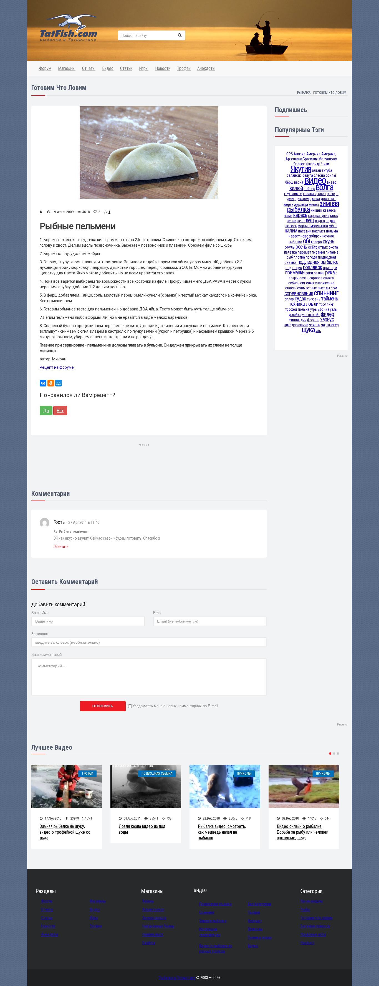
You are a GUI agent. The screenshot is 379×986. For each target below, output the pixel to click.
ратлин (319, 273)
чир (324, 325)
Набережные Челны (158, 926)
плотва (299, 257)
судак (300, 298)
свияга (328, 278)
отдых (323, 247)
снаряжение (324, 283)
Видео (107, 68)
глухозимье (293, 193)
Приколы (244, 773)
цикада (289, 325)
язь (318, 330)
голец (321, 193)
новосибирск (311, 236)
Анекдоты (206, 68)
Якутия (300, 169)
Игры (143, 68)
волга (324, 187)
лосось (291, 226)
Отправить (102, 706)
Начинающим (311, 901)
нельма (332, 231)
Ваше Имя (40, 613)
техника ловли (303, 304)
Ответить (61, 546)
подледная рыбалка (317, 262)
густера (332, 193)
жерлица (301, 204)
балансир (294, 175)
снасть (290, 288)
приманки (295, 272)
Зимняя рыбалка (212, 921)
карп (311, 215)
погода (311, 257)
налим (291, 230)
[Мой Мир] (58, 383)
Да (46, 410)
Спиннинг (206, 912)
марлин (303, 226)
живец (314, 204)
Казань (148, 901)
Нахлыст (255, 921)
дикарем (302, 198)
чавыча (302, 325)
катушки (322, 215)
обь (307, 241)
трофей (291, 309)
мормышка (319, 226)
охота (333, 247)
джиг (291, 198)
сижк (310, 283)
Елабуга (148, 943)
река (330, 272)
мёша (333, 226)
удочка (323, 309)
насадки (304, 231)
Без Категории (259, 904)
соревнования (298, 293)
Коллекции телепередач (209, 932)
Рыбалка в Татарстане (177, 977)
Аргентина (293, 159)
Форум (45, 68)
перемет (304, 252)
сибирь (293, 283)
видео (315, 180)
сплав (289, 299)
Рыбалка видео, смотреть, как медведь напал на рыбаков (222, 832)
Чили (325, 164)
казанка (329, 210)
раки (309, 273)
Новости (162, 68)
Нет (60, 410)
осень (301, 247)
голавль (309, 193)
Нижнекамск (152, 934)
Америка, (328, 154)
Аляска (299, 154)
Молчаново (328, 159)
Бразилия (310, 159)
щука (308, 330)
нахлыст (318, 231)
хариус (327, 319)
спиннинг (326, 293)
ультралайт (311, 314)
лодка (320, 221)
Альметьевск (153, 909)
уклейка (295, 314)
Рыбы (305, 909)
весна (299, 182)
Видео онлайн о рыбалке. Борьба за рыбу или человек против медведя (302, 832)
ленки (292, 221)
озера (317, 242)
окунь (328, 241)
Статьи (126, 68)
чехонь (314, 325)
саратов (315, 278)
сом (334, 288)
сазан (304, 278)
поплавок (312, 267)
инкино (316, 210)
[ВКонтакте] (43, 383)
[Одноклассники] (50, 383)
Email (157, 613)
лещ (309, 220)
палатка (290, 252)
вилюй (296, 188)
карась (300, 215)
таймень (329, 298)
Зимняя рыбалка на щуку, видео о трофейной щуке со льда (65, 832)
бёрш (289, 182)
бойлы (331, 175)
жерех (288, 204)
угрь (313, 309)
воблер (309, 188)
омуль (290, 247)
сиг (302, 283)
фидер (327, 314)
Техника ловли (260, 937)
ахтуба (327, 170)
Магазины (66, 68)
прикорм (330, 268)
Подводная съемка (157, 773)
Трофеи (184, 68)
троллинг (326, 304)
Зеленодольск (154, 918)
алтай (316, 170)
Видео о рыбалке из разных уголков (215, 949)
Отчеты (88, 68)
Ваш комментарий (46, 655)
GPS (289, 154)
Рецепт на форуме (57, 367)
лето (301, 221)
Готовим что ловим (316, 918)
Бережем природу (315, 926)
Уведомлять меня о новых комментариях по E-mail (175, 706)
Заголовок (40, 634)
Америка (313, 154)
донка (315, 198)
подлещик (293, 268)
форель (313, 320)
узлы (333, 309)
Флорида (313, 164)
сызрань (313, 299)
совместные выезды (313, 288)
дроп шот (328, 198)
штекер (332, 325)
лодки (330, 221)
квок (334, 215)
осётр (312, 247)
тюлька (303, 309)
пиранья (318, 252)
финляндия (297, 320)
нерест (294, 236)
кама (288, 215)
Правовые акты (313, 934)
